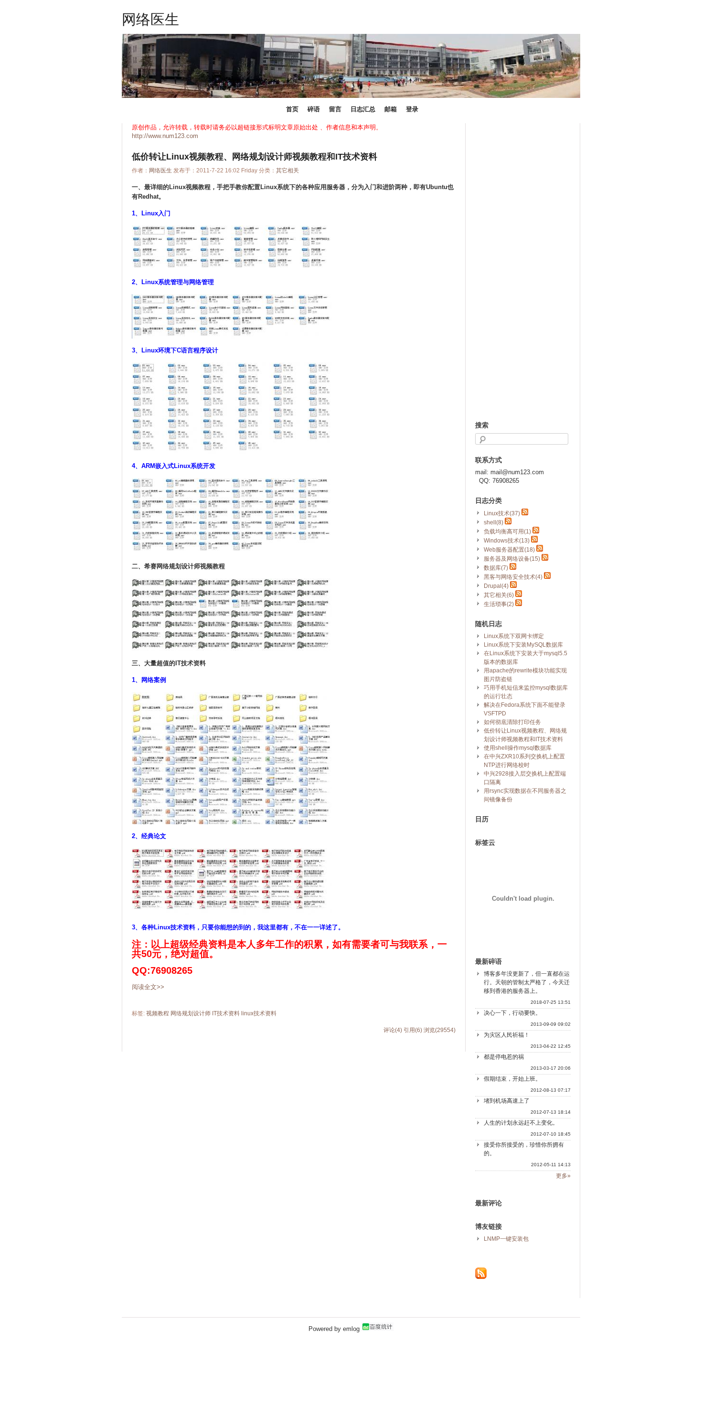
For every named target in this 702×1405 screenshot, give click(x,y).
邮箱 (390, 109)
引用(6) (413, 1030)
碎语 (314, 109)
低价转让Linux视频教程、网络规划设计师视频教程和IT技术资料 (254, 156)
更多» (563, 1175)
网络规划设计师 (190, 1013)
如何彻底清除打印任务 (512, 722)
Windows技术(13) (507, 540)
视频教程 (157, 1013)
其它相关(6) (499, 595)
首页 (292, 109)
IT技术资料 (226, 1013)
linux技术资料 (259, 1013)
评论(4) (392, 1030)
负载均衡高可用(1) (507, 531)
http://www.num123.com (165, 135)
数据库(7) (496, 567)
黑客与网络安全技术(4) (513, 577)
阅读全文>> (148, 986)
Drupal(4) (496, 586)
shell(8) (493, 522)
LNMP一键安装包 (506, 1238)
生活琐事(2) (499, 604)
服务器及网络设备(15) (512, 558)
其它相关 (287, 170)
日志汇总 (363, 109)
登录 (412, 109)
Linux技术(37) (502, 513)
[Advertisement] (513, 266)
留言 (335, 109)
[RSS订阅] (481, 1277)
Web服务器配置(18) (509, 549)
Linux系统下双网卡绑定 (514, 636)
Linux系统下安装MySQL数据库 (523, 644)
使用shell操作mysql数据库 (518, 748)
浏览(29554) (440, 1030)
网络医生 (150, 18)
